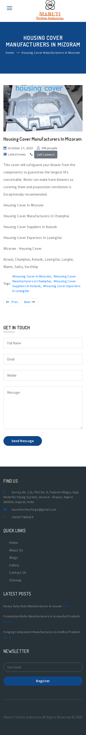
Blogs (13, 557)
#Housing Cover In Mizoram (31, 276)
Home (10, 53)
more (66, 606)
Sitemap (15, 580)
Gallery (14, 565)
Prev (14, 302)
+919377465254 (22, 517)
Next (27, 302)
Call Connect (46, 154)
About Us (16, 550)
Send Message (22, 441)
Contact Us (17, 572)
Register (43, 681)
